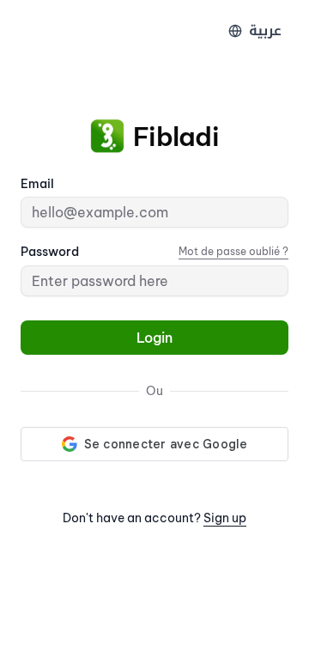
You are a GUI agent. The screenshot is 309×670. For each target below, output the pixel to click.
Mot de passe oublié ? (233, 251)
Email (37, 184)
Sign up (224, 518)
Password (50, 252)
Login (154, 337)
